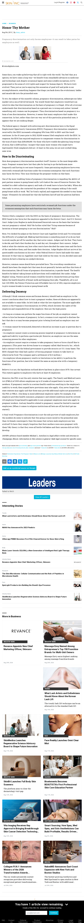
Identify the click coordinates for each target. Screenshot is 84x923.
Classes (48, 777)
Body (3, 547)
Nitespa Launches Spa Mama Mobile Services (54, 454)
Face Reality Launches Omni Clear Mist (62, 742)
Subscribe (44, 448)
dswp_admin (20, 32)
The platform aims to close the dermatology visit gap (17, 789)
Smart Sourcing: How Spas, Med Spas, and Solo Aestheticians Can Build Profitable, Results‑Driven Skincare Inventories (62, 828)
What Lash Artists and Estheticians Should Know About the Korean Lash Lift (33, 516)
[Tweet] (20, 461)
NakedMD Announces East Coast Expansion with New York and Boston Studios (61, 869)
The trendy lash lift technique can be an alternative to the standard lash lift (62, 704)
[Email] (4, 461)
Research (5, 571)
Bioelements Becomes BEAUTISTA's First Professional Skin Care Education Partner (61, 784)
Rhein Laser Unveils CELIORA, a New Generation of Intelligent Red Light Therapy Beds (35, 552)
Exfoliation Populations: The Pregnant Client (20, 454)
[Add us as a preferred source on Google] (25, 461)
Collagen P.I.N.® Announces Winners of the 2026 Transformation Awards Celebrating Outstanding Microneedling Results (18, 869)
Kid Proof (71, 454)
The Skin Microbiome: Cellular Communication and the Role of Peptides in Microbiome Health (33, 575)
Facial (6, 862)
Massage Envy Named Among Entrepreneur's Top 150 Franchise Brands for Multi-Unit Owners (61, 649)
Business (12, 23)
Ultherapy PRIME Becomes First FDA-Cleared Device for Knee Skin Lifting (33, 539)
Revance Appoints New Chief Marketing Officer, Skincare (26, 562)
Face (3, 582)
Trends (4, 513)
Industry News (6, 559)
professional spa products (58, 445)
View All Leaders (42, 497)
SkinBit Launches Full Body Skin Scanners (20, 783)
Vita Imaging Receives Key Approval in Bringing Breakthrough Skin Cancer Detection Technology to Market (21, 828)
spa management (36, 445)
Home (4, 23)
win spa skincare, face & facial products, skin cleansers (18, 448)
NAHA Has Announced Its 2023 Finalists (18, 527)
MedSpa (47, 862)
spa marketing (23, 445)
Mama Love (37, 454)
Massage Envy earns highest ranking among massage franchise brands (61, 657)
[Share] (9, 461)
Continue (53, 913)
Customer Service (51, 821)
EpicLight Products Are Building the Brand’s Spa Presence (26, 585)
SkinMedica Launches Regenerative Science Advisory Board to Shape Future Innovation (34, 598)
